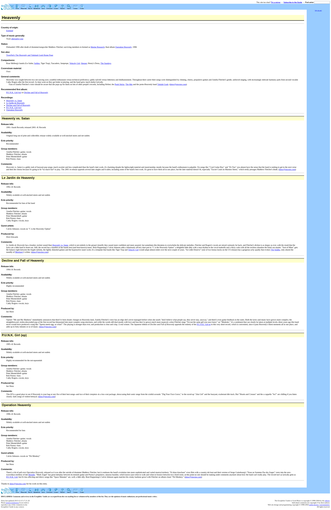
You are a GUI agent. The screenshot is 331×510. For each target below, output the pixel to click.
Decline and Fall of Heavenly (36, 92)
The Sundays (105, 63)
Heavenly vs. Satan (14, 101)
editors (327, 501)
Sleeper (84, 63)
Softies (37, 63)
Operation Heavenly (123, 47)
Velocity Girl (74, 63)
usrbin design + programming (319, 505)
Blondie (31, 475)
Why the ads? (318, 10)
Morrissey (19, 252)
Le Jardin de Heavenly (15, 103)
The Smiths (275, 250)
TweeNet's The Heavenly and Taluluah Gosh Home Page (29, 55)
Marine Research (97, 47)
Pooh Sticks (119, 84)
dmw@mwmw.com (178, 84)
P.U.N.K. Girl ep (204, 324)
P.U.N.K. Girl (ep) (13, 92)
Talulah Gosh (162, 84)
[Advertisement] (318, 50)
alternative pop (17, 39)
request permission (12, 503)
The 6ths (129, 84)
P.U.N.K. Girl (12, 477)
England (9, 31)
